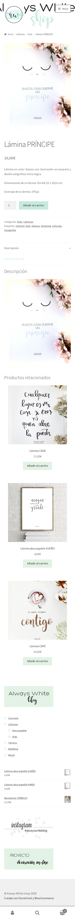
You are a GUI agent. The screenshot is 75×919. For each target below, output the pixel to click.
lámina (36, 226)
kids (28, 226)
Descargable (19, 730)
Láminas (20, 34)
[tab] (37, 248)
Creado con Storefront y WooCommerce (29, 898)
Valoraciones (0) (14, 259)
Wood (11, 755)
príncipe (57, 226)
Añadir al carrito (33, 205)
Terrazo (12, 742)
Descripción (11, 248)
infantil (20, 226)
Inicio (10, 34)
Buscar (37, 913)
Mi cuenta (12, 913)
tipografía (10, 230)
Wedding (13, 749)
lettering (46, 226)
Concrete (13, 718)
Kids (30, 34)
